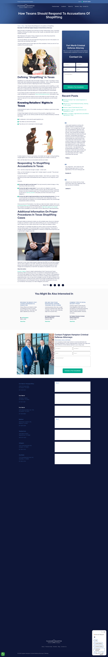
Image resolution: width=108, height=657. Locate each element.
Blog (81, 6)
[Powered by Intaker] (101, 654)
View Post (22, 321)
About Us (70, 6)
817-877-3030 (86, 1)
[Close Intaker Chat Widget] (104, 632)
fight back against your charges (49, 207)
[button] (60, 6)
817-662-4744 (22, 449)
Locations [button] (63, 6)
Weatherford (22, 431)
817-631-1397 (22, 401)
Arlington (21, 443)
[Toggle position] (102, 632)
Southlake (21, 455)
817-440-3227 (22, 390)
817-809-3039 (22, 425)
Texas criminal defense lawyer (42, 94)
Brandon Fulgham (22, 271)
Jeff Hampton (25, 317)
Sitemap (46, 653)
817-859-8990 (22, 413)
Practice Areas (55, 6)
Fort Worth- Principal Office (26, 383)
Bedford (21, 419)
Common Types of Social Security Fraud (73, 107)
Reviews (77, 6)
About (43, 646)
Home (19, 25)
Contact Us (85, 6)
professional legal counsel (24, 205)
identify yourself (30, 192)
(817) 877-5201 (22, 437)
